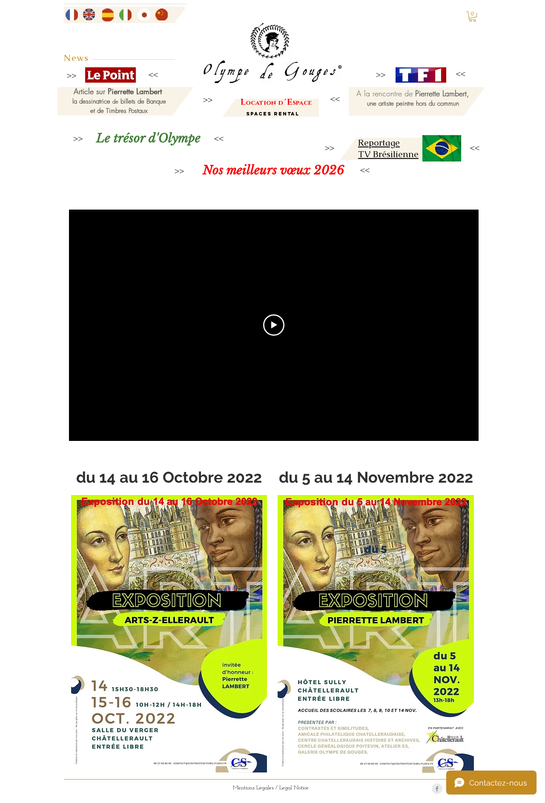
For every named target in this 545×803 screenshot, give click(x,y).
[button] (472, 16)
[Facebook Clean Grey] (437, 788)
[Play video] (273, 325)
